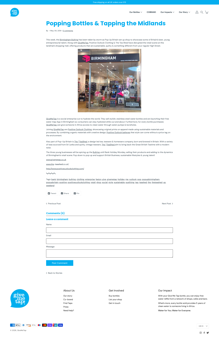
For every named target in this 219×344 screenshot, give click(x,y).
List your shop (115, 299)
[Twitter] (208, 333)
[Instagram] (200, 333)
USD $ (201, 326)
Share (66, 193)
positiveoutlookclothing (79, 182)
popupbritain (52, 182)
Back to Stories (55, 273)
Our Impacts (166, 12)
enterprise (90, 179)
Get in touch (114, 303)
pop (139, 179)
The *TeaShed (80, 141)
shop (98, 182)
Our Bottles (134, 12)
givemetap (112, 179)
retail (93, 182)
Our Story (183, 12)
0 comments (68, 31)
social (105, 182)
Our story (67, 295)
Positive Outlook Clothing (80, 129)
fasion (98, 179)
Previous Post (54, 203)
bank (53, 179)
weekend (50, 185)
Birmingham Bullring (69, 39)
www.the (50, 164)
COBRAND (151, 12)
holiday (121, 179)
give (104, 179)
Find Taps (67, 303)
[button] (201, 12)
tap (136, 182)
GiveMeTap (83, 42)
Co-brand (68, 299)
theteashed (157, 182)
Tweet (53, 193)
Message (50, 246)
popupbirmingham (150, 179)
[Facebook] (204, 333)
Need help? (68, 310)
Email (48, 235)
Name (49, 224)
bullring (72, 179)
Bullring (96, 152)
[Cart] (207, 12)
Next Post (166, 203)
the (149, 182)
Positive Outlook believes (118, 132)
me (126, 179)
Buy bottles (114, 295)
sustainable (119, 182)
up (164, 182)
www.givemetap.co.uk (56, 159)
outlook (132, 179)
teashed (143, 182)
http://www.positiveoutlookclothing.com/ (65, 168)
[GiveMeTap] (14, 12)
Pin (78, 193)
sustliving (130, 182)
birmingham (62, 179)
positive (63, 182)
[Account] (197, 12)
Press (65, 306)
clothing (80, 179)
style (110, 182)
